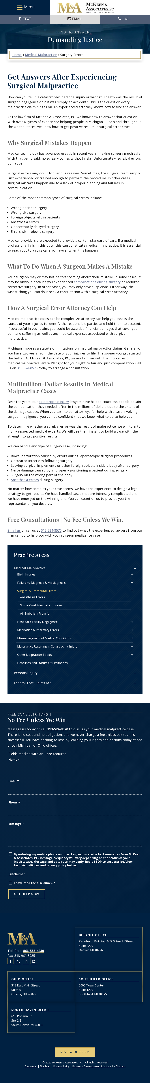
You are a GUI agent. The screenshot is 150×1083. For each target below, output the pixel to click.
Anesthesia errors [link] (25, 480)
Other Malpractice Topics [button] (34, 654)
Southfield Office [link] (96, 979)
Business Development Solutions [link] (91, 1066)
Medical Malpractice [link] (30, 568)
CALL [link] (127, 19)
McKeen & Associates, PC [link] (67, 1062)
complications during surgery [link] (97, 282)
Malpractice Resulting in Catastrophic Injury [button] (47, 646)
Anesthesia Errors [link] (32, 597)
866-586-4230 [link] (33, 950)
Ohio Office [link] (22, 979)
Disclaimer (16, 874)
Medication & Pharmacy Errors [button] (38, 630)
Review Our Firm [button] (75, 1052)
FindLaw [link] (120, 1066)
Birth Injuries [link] (26, 574)
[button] (25, 7)
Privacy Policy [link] (61, 1066)
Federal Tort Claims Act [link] (32, 683)
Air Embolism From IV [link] (34, 613)
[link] (85, 8)
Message (16, 824)
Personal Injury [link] (26, 673)
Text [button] (27, 18)
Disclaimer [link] (31, 1066)
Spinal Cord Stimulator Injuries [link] (41, 605)
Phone (14, 802)
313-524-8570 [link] (27, 368)
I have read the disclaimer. (34, 883)
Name (14, 760)
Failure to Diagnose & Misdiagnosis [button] (41, 582)
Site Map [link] (45, 1066)
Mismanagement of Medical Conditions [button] (44, 638)
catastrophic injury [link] (54, 401)
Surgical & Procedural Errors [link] (36, 590)
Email (13, 781)
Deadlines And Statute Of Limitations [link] (42, 662)
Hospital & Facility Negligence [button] (37, 621)
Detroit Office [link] (93, 935)
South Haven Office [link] (30, 1010)
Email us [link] (14, 530)
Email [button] (77, 18)
